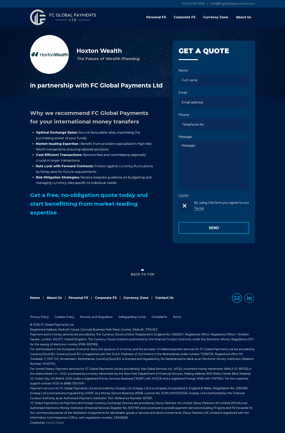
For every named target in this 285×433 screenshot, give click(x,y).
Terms (199, 208)
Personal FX (156, 17)
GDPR (183, 196)
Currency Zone (215, 17)
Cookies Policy (64, 317)
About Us (243, 17)
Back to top (142, 274)
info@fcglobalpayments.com (232, 3)
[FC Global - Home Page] (63, 17)
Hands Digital (55, 422)
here (56, 373)
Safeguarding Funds (132, 317)
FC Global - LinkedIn (249, 298)
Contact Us (164, 298)
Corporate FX (184, 17)
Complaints (159, 317)
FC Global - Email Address (237, 298)
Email (183, 92)
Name (183, 70)
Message (185, 137)
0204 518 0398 (193, 3)
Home (35, 298)
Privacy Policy (39, 317)
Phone (184, 115)
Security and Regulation (96, 317)
